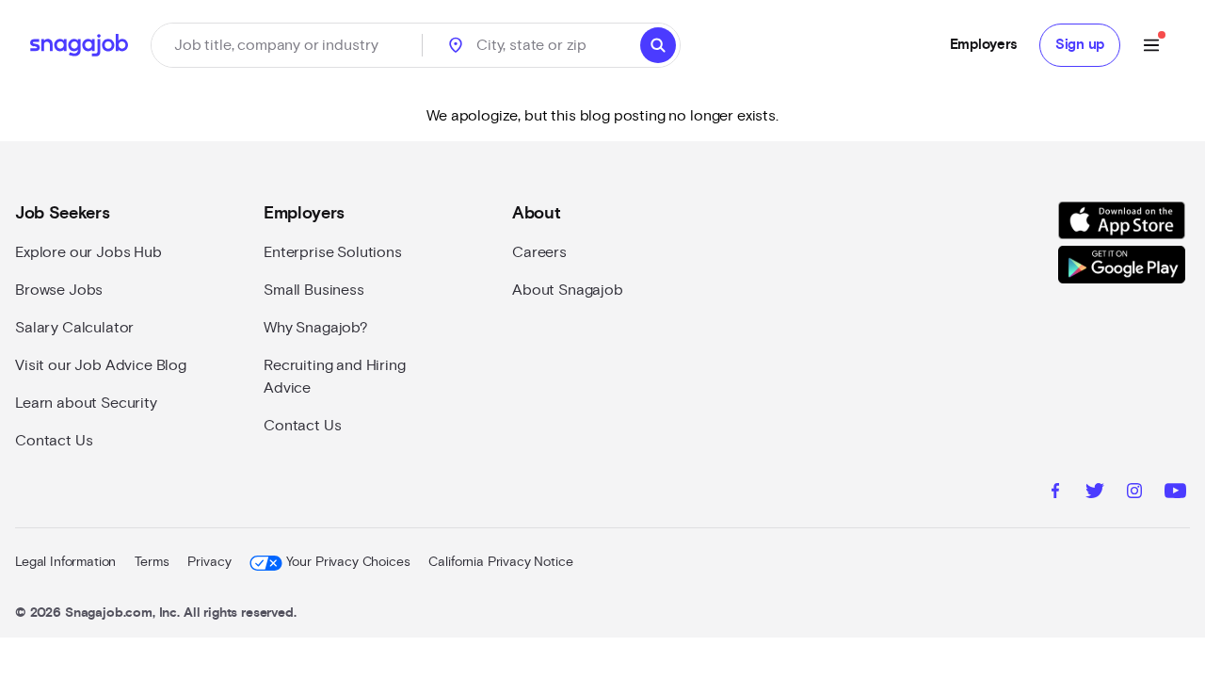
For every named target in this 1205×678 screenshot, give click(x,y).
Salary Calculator (74, 327)
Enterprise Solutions (333, 252)
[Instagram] (1134, 493)
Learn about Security (86, 403)
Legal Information (65, 562)
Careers (539, 252)
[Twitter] (1094, 493)
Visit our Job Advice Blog (100, 365)
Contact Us (53, 440)
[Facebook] (1055, 493)
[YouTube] (1175, 493)
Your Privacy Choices (348, 562)
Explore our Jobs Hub (88, 252)
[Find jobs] (658, 45)
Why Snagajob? (316, 327)
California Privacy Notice (500, 562)
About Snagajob (567, 290)
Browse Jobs (59, 290)
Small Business (314, 290)
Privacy (209, 562)
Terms (152, 562)
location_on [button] (455, 45)
